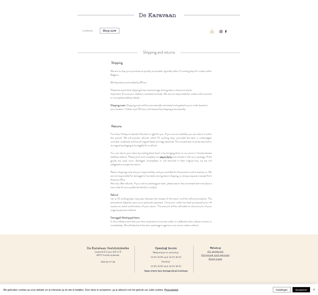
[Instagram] (221, 31)
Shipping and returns (215, 255)
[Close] (314, 289)
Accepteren (301, 289)
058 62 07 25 (108, 262)
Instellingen (282, 289)
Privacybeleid (171, 289)
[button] (212, 30)
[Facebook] (226, 31)
